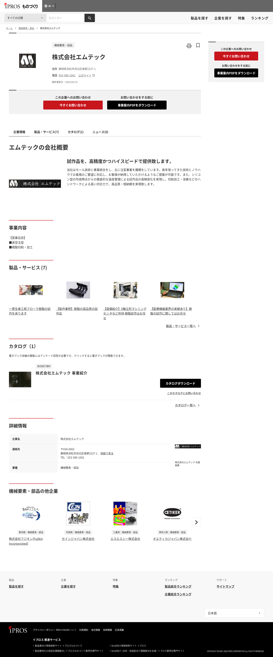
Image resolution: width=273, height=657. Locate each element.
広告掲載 (119, 630)
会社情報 (95, 630)
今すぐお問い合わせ (73, 105)
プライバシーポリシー (44, 630)
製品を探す (199, 18)
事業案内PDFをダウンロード (137, 105)
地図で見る (106, 453)
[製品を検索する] (89, 18)
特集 (241, 18)
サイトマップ (225, 586)
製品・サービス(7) (46, 132)
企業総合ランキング (178, 594)
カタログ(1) (76, 132)
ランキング (260, 18)
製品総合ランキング (178, 586)
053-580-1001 (67, 75)
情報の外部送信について (66, 630)
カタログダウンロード (180, 383)
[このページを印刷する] (189, 46)
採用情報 (107, 630)
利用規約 (83, 630)
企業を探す (223, 18)
